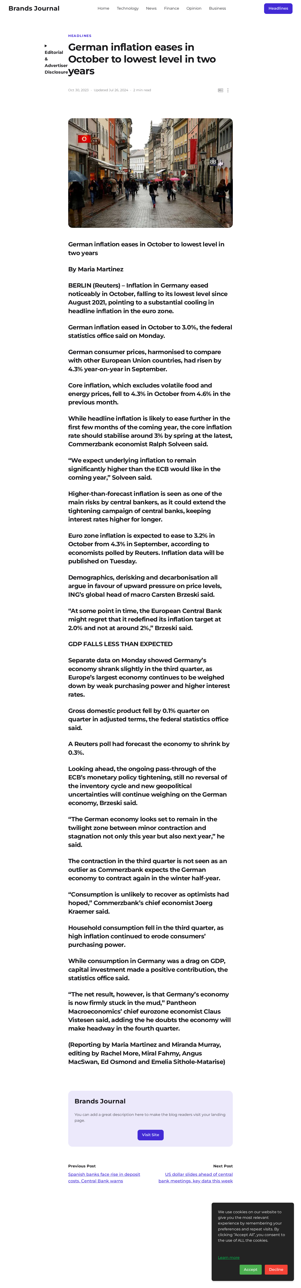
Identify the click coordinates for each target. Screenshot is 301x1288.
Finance (171, 8)
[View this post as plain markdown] (221, 90)
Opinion (194, 8)
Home (103, 8)
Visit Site (150, 1135)
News (151, 8)
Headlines (278, 8)
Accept (250, 1269)
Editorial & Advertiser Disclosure (53, 62)
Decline (276, 1269)
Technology (128, 8)
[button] (228, 90)
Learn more (229, 1257)
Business (217, 8)
